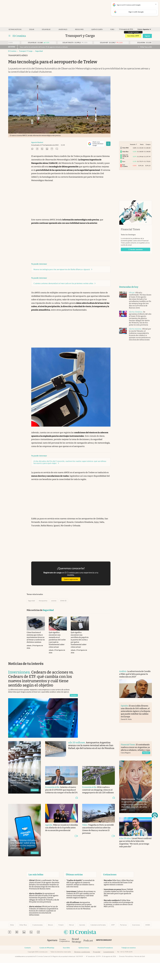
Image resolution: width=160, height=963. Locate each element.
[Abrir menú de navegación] (9, 36)
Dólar (31, 29)
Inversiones (136, 925)
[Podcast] (88, 940)
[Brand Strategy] (76, 940)
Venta (141, 144)
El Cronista (12, 51)
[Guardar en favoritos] (108, 144)
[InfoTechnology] (104, 940)
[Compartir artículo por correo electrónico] (52, 149)
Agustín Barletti (37, 142)
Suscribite (66, 948)
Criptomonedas (37, 925)
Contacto (27, 948)
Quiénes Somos (83, 948)
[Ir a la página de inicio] (19, 36)
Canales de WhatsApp (46, 948)
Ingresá (147, 36)
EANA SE (63, 601)
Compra (148, 144)
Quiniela (82, 925)
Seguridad (39, 51)
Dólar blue (46, 29)
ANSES (147, 925)
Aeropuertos (43, 601)
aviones (53, 601)
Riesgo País (79, 29)
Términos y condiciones (82, 952)
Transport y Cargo (26, 51)
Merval (71, 925)
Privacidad (96, 952)
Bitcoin (50, 925)
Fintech (61, 925)
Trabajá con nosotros (128, 948)
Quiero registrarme (71, 579)
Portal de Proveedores (105, 948)
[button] (155, 815)
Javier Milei (62, 29)
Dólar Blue (23, 925)
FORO (112, 29)
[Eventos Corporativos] (64, 941)
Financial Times (130, 229)
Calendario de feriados (98, 925)
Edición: (143, 29)
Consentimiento (108, 952)
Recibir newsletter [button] (136, 249)
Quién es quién (97, 29)
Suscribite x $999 (133, 36)
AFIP (113, 925)
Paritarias (123, 925)
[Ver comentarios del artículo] (57, 149)
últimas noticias (15, 29)
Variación (133, 144)
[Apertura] (52, 940)
